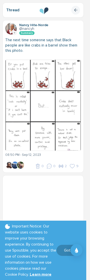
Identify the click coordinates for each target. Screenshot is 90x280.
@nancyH (26, 28)
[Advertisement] (45, 209)
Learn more (41, 274)
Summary (27, 33)
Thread (13, 10)
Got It (69, 250)
